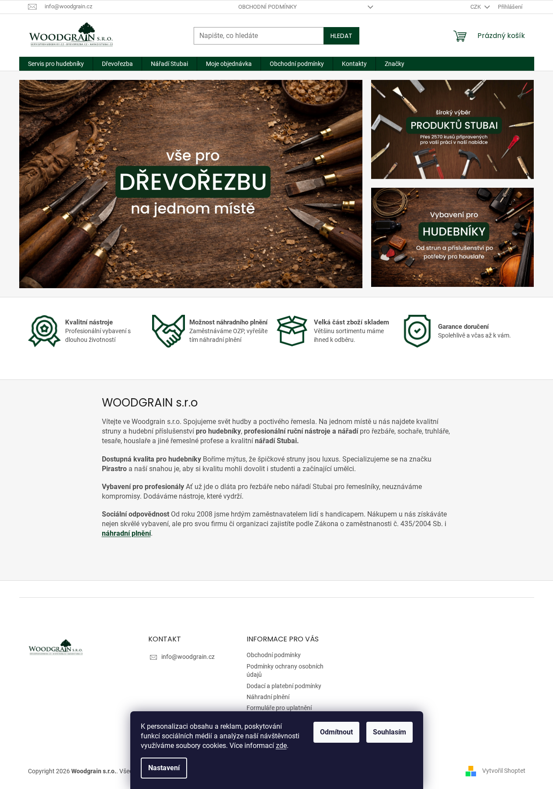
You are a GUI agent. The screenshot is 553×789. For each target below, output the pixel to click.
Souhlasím (389, 732)
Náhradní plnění (268, 696)
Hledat (341, 35)
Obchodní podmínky (267, 6)
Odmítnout (336, 732)
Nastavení (164, 768)
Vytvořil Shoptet (503, 770)
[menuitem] (56, 64)
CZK (476, 6)
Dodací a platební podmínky (284, 685)
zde (281, 745)
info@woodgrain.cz (188, 656)
